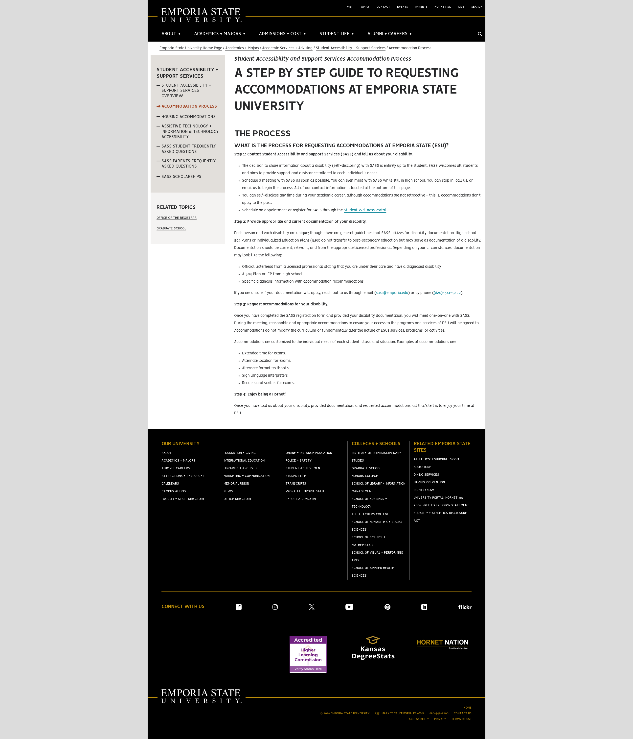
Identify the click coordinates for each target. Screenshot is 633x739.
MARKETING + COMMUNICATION (247, 476)
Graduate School (171, 228)
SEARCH (476, 6)
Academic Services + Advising (287, 48)
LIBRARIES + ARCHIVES (240, 468)
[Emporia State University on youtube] (349, 608)
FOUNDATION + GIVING (240, 453)
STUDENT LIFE (337, 34)
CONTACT (383, 6)
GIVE (461, 6)
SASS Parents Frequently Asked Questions (188, 164)
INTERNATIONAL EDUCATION (244, 460)
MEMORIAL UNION (236, 483)
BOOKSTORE (422, 467)
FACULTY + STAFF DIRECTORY (182, 499)
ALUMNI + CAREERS (389, 34)
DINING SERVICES (426, 474)
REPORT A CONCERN (301, 499)
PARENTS (421, 6)
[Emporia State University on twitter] (312, 608)
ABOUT (171, 34)
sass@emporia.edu (392, 293)
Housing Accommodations (188, 117)
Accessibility (419, 719)
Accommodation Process (189, 106)
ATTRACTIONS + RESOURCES (182, 476)
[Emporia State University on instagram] (275, 608)
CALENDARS (170, 483)
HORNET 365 (442, 6)
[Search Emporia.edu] (480, 34)
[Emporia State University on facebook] (239, 608)
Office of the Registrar (177, 218)
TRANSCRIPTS (296, 483)
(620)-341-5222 (447, 293)
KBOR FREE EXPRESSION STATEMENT (441, 505)
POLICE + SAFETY (299, 460)
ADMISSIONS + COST (283, 34)
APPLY (365, 6)
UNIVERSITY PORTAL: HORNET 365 (438, 497)
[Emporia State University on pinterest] (387, 608)
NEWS (228, 491)
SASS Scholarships (181, 177)
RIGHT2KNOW (424, 490)
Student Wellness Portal (365, 210)
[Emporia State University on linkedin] (424, 608)
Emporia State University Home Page (190, 48)
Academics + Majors (242, 48)
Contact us (463, 713)
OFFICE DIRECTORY (237, 499)
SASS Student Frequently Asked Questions (188, 149)
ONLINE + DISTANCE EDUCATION (309, 453)
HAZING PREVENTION (429, 482)
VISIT (350, 6)
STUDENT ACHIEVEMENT (304, 468)
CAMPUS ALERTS (173, 491)
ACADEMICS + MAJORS (220, 34)
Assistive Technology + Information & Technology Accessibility (190, 131)
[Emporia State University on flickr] (465, 608)
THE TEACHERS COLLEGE (370, 514)
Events (402, 6)
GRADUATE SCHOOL (366, 468)
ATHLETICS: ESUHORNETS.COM (436, 459)
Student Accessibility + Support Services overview (186, 90)
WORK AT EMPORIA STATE (305, 491)
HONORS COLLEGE (365, 476)
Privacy (440, 719)
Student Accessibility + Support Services (350, 48)
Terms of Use (461, 719)
